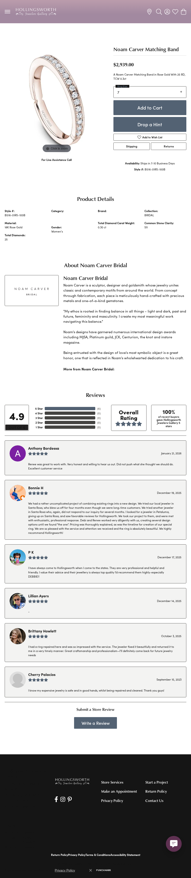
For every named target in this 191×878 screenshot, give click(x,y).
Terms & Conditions (97, 855)
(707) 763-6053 (56, 164)
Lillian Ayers (38, 595)
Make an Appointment (119, 791)
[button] (159, 11)
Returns (169, 146)
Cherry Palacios (41, 674)
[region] (57, 102)
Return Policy (156, 791)
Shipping (131, 146)
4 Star (39, 413)
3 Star (39, 418)
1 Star (39, 427)
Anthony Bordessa (43, 448)
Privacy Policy (112, 800)
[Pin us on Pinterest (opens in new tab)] (70, 799)
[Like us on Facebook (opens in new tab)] (56, 799)
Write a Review (96, 723)
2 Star (39, 422)
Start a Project (156, 782)
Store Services (112, 782)
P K (31, 552)
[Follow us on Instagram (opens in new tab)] (62, 799)
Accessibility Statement (125, 855)
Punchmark (103, 870)
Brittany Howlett (42, 630)
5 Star (39, 408)
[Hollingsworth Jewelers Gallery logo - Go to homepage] (36, 11)
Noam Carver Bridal (110, 215)
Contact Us (154, 800)
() (99, 408)
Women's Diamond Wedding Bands (30, 32)
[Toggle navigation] (7, 11)
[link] (150, 11)
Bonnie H (35, 487)
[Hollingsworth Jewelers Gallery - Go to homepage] (72, 781)
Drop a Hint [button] (149, 124)
